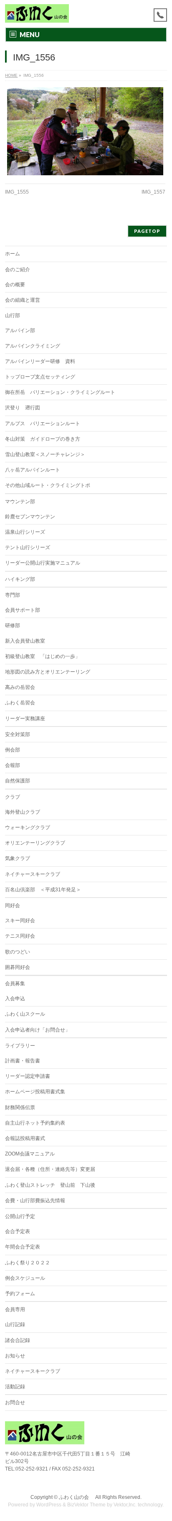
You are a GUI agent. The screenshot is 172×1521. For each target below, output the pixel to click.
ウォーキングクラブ (27, 827)
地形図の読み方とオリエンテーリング (47, 672)
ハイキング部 (20, 579)
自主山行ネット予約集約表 (35, 1123)
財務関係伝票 (20, 1107)
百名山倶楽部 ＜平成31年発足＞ (43, 890)
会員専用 (15, 1309)
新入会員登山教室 (25, 641)
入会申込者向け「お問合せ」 (37, 1030)
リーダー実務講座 (25, 718)
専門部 (12, 595)
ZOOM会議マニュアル (30, 1154)
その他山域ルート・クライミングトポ (47, 485)
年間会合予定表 (22, 1247)
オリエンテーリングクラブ (35, 843)
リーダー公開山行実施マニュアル (42, 563)
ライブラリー (20, 1046)
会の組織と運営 (22, 300)
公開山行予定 (20, 1216)
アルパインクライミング (32, 346)
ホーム (12, 254)
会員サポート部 (22, 610)
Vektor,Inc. (125, 1505)
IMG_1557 (153, 192)
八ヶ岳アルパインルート (32, 470)
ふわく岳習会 (20, 703)
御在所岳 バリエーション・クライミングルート (60, 392)
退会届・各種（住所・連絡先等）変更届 (50, 1169)
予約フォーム (20, 1294)
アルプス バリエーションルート (42, 423)
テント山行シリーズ (27, 547)
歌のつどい (17, 952)
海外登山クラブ (22, 812)
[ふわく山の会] (37, 13)
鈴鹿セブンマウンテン (30, 517)
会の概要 (15, 285)
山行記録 (15, 1324)
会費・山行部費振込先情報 (35, 1200)
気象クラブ (17, 858)
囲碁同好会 (17, 967)
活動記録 (15, 1387)
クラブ (12, 797)
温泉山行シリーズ (25, 532)
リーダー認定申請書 (27, 1076)
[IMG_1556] (85, 131)
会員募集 (15, 983)
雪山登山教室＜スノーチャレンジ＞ (45, 454)
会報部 (12, 765)
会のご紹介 (17, 269)
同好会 (12, 905)
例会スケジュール (25, 1278)
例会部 (12, 750)
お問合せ (15, 1402)
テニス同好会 (20, 936)
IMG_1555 (17, 192)
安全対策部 (17, 734)
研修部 (12, 625)
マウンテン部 (20, 501)
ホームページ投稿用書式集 (35, 1092)
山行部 (12, 315)
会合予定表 (17, 1231)
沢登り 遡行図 (22, 408)
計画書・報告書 (22, 1061)
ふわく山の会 (76, 1497)
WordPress (48, 1505)
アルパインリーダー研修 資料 (40, 361)
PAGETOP (147, 231)
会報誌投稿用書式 (25, 1138)
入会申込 (15, 998)
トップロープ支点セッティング (40, 377)
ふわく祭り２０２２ (27, 1263)
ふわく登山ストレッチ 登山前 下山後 (50, 1185)
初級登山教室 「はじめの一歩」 (42, 656)
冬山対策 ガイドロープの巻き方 (42, 439)
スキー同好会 (20, 920)
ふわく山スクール (25, 1014)
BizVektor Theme (86, 1505)
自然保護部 (17, 781)
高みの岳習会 (20, 687)
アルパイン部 (20, 330)
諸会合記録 (17, 1340)
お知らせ (15, 1356)
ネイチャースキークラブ (32, 874)
